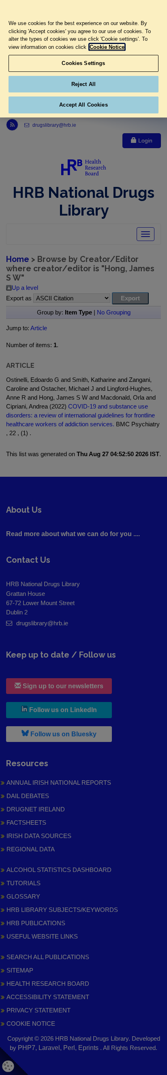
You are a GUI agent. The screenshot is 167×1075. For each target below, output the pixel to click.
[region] (83, 58)
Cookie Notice (107, 47)
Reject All (83, 84)
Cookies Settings (83, 63)
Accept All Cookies (83, 105)
